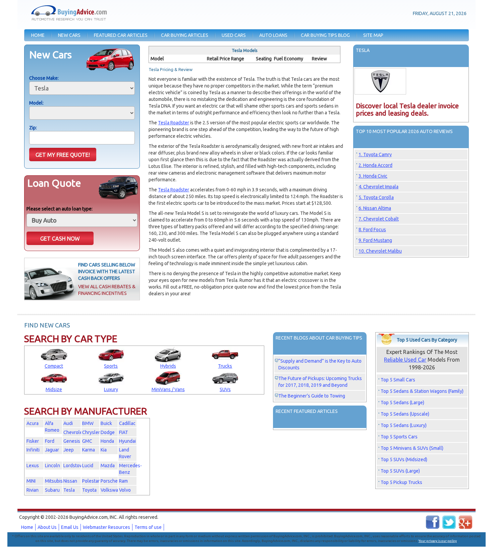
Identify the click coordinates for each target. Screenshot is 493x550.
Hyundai (127, 441)
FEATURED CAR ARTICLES (121, 35)
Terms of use (148, 527)
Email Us (69, 527)
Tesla (69, 490)
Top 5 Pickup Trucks (401, 482)
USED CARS (234, 35)
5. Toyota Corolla (376, 197)
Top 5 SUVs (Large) (400, 471)
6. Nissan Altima (375, 208)
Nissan (70, 481)
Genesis (71, 441)
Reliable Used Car (405, 360)
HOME (38, 35)
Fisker (32, 441)
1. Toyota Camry (375, 154)
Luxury (111, 389)
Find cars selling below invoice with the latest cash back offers (106, 271)
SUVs (225, 389)
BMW (88, 423)
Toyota (89, 490)
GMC (87, 441)
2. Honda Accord (375, 165)
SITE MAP (373, 35)
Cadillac (127, 423)
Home (27, 527)
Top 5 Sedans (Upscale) (405, 414)
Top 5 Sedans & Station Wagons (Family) (422, 391)
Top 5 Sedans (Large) (402, 402)
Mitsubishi (55, 481)
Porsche (109, 481)
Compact (54, 366)
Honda (107, 441)
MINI (31, 481)
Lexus (32, 465)
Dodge (108, 432)
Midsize (54, 389)
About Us (47, 527)
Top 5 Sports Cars (399, 436)
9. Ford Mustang (375, 240)
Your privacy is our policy (438, 541)
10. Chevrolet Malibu (380, 251)
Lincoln (52, 465)
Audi (68, 423)
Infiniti (33, 449)
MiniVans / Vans (168, 389)
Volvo (125, 490)
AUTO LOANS (273, 35)
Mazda (108, 465)
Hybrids (168, 366)
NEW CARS (69, 35)
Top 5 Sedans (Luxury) (404, 425)
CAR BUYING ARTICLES (184, 35)
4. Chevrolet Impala (378, 186)
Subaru (52, 490)
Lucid (87, 465)
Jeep (68, 449)
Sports (111, 366)
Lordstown (74, 465)
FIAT (123, 432)
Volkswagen (113, 490)
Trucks (225, 366)
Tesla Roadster (173, 122)
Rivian (32, 490)
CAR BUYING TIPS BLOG (325, 35)
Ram (123, 481)
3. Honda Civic (373, 176)
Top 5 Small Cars (398, 379)
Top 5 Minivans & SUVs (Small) (412, 448)
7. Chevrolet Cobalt (379, 219)
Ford (49, 441)
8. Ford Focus (372, 229)
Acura (32, 423)
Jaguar (52, 449)
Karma (88, 449)
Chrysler (91, 432)
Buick (106, 423)
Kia (104, 449)
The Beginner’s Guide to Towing (311, 396)
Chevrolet (73, 432)
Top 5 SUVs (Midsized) (404, 459)
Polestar (91, 481)
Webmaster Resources (106, 527)
